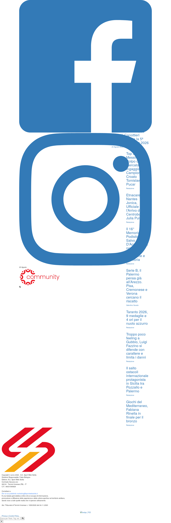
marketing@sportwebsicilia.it (27, 493)
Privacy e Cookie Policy (10, 516)
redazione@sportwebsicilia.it (21, 491)
